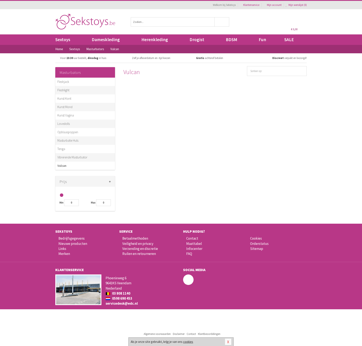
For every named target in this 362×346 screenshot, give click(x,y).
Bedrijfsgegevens (71, 238)
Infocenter (194, 248)
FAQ (189, 253)
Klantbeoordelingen (209, 334)
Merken (64, 253)
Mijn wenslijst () (297, 5)
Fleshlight (63, 90)
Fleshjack (63, 82)
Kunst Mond (64, 107)
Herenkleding (154, 39)
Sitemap (256, 248)
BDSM (231, 39)
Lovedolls (63, 124)
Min (61, 202)
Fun (262, 39)
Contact (192, 238)
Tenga (61, 149)
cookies (188, 342)
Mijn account (274, 5)
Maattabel (194, 243)
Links (62, 248)
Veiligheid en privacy (137, 243)
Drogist (197, 39)
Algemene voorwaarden (157, 334)
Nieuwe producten (72, 243)
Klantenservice (251, 5)
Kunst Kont (64, 99)
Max (93, 202)
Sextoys (62, 39)
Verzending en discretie (140, 248)
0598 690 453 (121, 298)
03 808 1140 (120, 293)
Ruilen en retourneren (139, 253)
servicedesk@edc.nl (122, 303)
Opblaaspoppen (67, 132)
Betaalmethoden (135, 238)
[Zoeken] (222, 22)
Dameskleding (106, 39)
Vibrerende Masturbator (72, 157)
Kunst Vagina (65, 115)
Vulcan (61, 166)
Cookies (256, 238)
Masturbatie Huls (67, 140)
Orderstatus (259, 243)
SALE (289, 39)
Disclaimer (179, 334)
